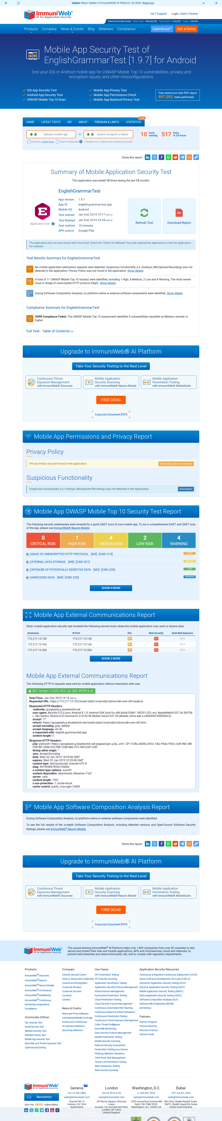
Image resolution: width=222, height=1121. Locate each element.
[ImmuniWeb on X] (31, 1109)
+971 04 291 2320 (181, 1093)
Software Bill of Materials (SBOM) (156, 1003)
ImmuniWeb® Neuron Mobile (71, 528)
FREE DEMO (111, 400)
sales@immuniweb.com (77, 1097)
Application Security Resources (159, 969)
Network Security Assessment (110, 1045)
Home (30, 122)
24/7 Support (158, 13)
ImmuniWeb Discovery (37, 975)
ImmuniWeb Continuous (38, 1000)
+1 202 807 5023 (146, 1093)
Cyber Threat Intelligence (107, 1024)
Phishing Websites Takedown (110, 1053)
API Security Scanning (106, 978)
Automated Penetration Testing (111, 995)
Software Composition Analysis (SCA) (158, 999)
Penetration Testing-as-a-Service (111, 1049)
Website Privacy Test (35, 1035)
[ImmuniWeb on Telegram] (42, 1109)
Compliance (31, 1008)
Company (68, 969)
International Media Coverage (77, 1017)
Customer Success (71, 991)
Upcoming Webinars (72, 1030)
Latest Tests (50, 122)
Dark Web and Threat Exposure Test (43, 1043)
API (69, 122)
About (83, 122)
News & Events (71, 1008)
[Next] (216, 3)
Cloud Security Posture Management (113, 1003)
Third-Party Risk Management (110, 1057)
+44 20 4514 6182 (111, 1093)
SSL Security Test (33, 1022)
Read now (148, 2)
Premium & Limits (107, 122)
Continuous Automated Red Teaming (114, 1007)
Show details (135, 270)
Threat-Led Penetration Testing (110, 1061)
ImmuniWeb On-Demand (38, 990)
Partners (144, 1016)
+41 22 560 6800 (77, 1093)
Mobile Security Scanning (107, 1041)
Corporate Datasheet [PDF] (111, 414)
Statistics (135, 120)
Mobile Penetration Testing (108, 1037)
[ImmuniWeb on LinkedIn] (26, 1109)
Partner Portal (146, 1034)
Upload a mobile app (55, 134)
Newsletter (44, 1097)
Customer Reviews (71, 987)
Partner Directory (148, 1026)
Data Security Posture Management (113, 1032)
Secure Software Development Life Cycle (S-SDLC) (164, 978)
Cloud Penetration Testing (108, 999)
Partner (193, 13)
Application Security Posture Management (116, 987)
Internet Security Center (119, 21)
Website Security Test (35, 1031)
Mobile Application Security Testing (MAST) (161, 991)
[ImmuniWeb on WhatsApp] (37, 1109)
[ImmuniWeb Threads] (57, 1109)
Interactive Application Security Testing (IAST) (162, 983)
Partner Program (148, 1022)
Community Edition (37, 1017)
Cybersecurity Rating (35, 1047)
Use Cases (101, 969)
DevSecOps (145, 1007)
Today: (185, 21)
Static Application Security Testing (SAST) (160, 995)
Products (31, 969)
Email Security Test (34, 1026)
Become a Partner (148, 1030)
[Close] (203, 3)
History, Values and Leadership (78, 978)
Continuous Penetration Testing (111, 1016)
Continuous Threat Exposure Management (116, 1020)
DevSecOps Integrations (37, 1004)
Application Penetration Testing (111, 983)
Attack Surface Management (109, 991)
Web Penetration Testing (107, 1066)
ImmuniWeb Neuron (36, 980)
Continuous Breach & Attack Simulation (115, 1012)
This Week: (164, 21)
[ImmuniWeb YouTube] (52, 1109)
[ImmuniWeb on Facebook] (47, 1109)
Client (183, 13)
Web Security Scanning (106, 1070)
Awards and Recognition (74, 983)
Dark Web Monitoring (105, 1028)
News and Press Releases (75, 1013)
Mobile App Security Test (37, 1039)
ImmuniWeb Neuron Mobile (68, 829)
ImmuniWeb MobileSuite (38, 995)
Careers (66, 999)
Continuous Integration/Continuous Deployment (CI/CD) (168, 974)
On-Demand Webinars (73, 1026)
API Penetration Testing (107, 974)
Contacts (67, 995)
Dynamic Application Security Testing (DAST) (162, 987)
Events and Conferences (74, 1022)
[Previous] (6, 3)
